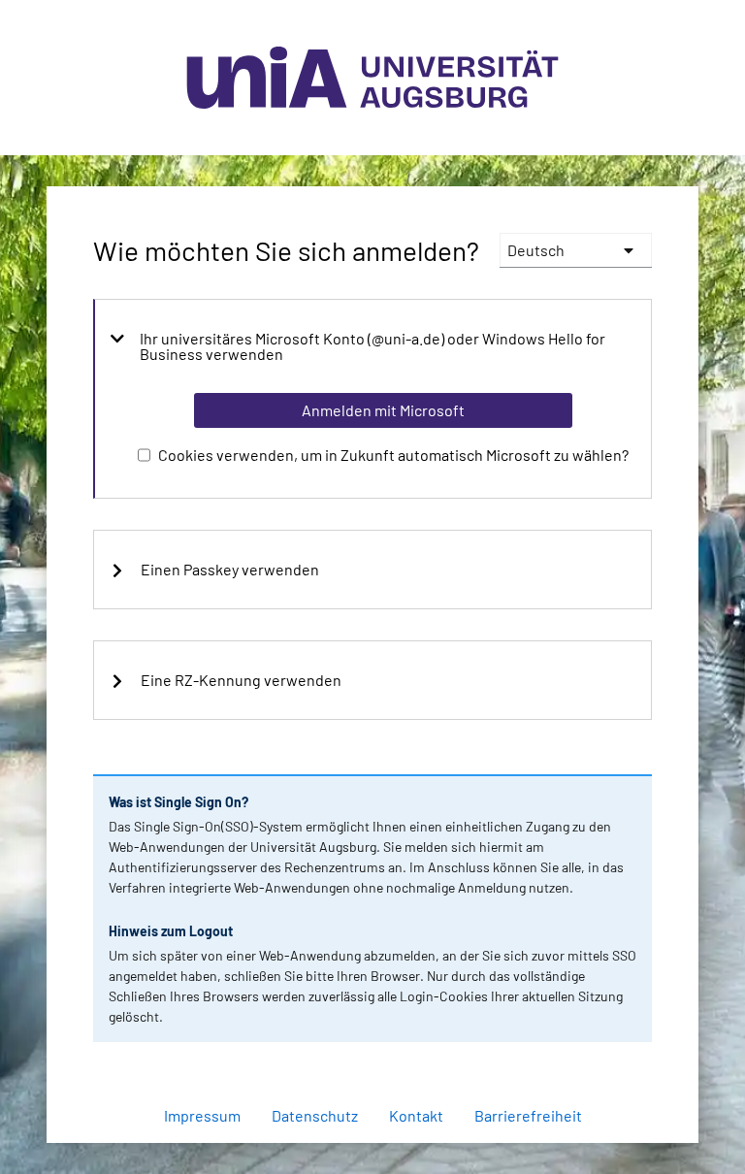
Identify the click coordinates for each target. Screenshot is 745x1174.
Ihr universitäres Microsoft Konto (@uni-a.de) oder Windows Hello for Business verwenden (372, 346)
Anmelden (382, 1133)
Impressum (202, 1115)
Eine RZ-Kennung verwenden (241, 680)
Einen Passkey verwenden (230, 569)
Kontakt (416, 1115)
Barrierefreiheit (528, 1115)
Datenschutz (315, 1115)
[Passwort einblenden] (611, 1044)
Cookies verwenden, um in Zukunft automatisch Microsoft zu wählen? (393, 454)
